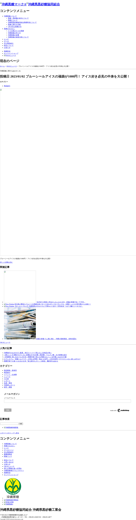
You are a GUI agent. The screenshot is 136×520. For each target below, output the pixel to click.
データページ (9, 450)
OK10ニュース (11, 66)
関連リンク (8, 456)
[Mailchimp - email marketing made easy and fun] (120, 412)
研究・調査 (8, 387)
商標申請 (7, 51)
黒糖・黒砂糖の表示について (18, 18)
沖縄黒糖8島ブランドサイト (14, 470)
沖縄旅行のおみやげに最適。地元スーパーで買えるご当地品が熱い (28, 353)
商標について (13, 20)
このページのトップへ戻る (9, 433)
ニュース (7, 377)
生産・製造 (8, 383)
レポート (7, 381)
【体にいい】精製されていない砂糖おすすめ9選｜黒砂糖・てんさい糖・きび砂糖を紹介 (35, 355)
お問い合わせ (9, 462)
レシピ (6, 39)
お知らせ (7, 47)
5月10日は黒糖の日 (15, 26)
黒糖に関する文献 (14, 24)
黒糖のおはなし (9, 29)
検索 (21, 423)
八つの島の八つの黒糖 (16, 31)
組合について (9, 45)
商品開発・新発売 (10, 370)
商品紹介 (7, 86)
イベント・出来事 (10, 374)
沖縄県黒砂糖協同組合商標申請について (22, 22)
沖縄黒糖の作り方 (14, 33)
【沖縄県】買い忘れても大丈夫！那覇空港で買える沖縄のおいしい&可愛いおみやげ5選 (35, 357)
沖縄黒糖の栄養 (13, 35)
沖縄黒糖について (10, 16)
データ (6, 41)
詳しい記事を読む (6, 262)
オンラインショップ (11, 53)
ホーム (2, 66)
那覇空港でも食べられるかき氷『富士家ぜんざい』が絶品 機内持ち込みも (31, 361)
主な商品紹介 (9, 43)
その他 (6, 379)
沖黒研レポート (9, 385)
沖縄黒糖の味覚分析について (18, 37)
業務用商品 (8, 454)
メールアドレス (9, 398)
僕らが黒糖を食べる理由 (13, 468)
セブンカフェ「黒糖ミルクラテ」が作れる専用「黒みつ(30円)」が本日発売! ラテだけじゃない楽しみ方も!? (42, 359)
